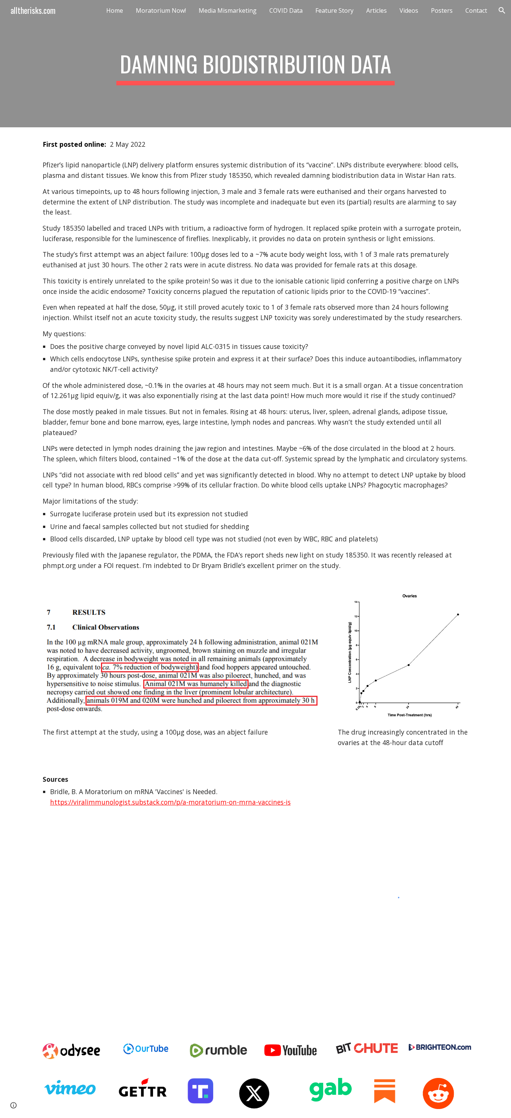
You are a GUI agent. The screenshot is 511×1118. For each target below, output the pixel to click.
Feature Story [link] (334, 10)
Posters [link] (442, 10)
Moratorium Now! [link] (161, 10)
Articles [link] (376, 10)
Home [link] (114, 10)
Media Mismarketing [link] (228, 10)
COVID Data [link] (286, 10)
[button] (502, 10)
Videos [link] (409, 10)
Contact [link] (476, 10)
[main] (255, 63)
